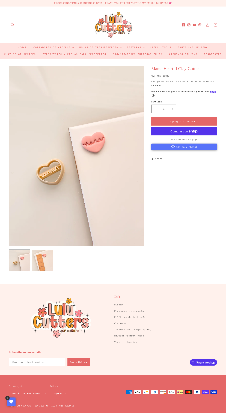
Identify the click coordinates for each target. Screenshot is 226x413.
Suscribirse (78, 362)
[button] (13, 25)
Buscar (118, 304)
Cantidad (156, 102)
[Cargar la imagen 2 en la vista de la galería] (42, 260)
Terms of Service (125, 342)
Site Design (41, 406)
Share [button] (158, 158)
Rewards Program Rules (129, 335)
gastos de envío (167, 81)
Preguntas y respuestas (129, 311)
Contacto (120, 323)
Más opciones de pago (184, 140)
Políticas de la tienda (129, 317)
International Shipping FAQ (132, 329)
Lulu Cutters (24, 406)
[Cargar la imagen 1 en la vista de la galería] (19, 260)
